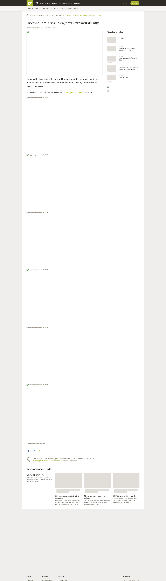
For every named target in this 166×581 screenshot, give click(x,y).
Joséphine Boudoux (34, 28)
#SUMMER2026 (74, 3)
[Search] (37, 3)
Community (45, 3)
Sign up (135, 3)
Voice (54, 3)
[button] (29, 451)
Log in (125, 3)
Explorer (63, 3)
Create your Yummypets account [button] (46, 461)
